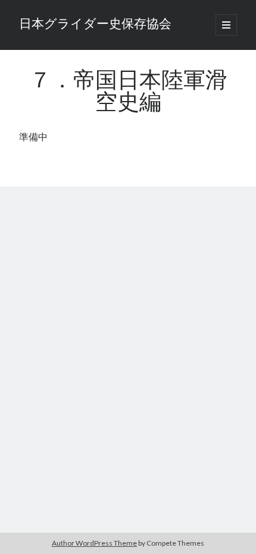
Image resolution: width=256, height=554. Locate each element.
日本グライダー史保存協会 (95, 25)
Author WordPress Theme (94, 543)
